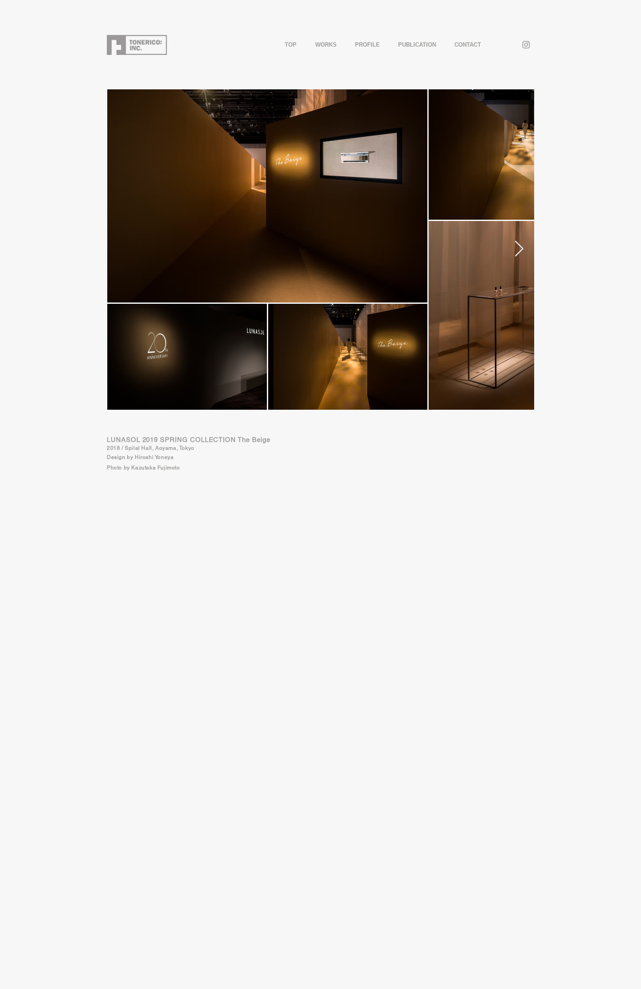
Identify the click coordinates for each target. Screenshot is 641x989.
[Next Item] (519, 249)
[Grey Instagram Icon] (526, 45)
